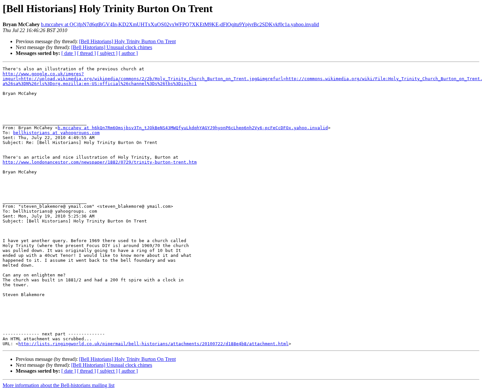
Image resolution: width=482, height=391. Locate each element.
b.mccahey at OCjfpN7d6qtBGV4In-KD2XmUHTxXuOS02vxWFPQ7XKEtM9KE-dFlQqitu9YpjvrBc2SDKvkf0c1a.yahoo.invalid (180, 24)
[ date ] (68, 53)
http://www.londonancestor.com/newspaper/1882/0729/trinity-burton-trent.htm (100, 162)
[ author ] (128, 53)
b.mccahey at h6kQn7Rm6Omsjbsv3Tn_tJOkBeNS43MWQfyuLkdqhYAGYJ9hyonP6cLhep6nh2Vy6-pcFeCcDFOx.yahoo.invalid (193, 127)
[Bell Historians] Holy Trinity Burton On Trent (127, 41)
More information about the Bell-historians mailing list (58, 385)
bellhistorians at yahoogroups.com (56, 132)
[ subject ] (107, 53)
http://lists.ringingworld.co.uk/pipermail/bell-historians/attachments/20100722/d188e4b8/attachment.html (153, 343)
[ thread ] (86, 53)
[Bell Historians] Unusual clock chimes (111, 47)
